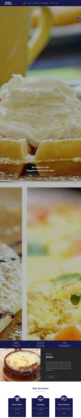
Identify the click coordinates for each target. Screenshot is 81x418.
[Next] (78, 173)
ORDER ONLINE (36, 3)
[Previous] (2, 173)
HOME (24, 3)
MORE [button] (56, 3)
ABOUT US (29, 3)
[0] (78, 18)
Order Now (40, 179)
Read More (51, 377)
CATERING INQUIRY (45, 3)
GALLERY (52, 3)
